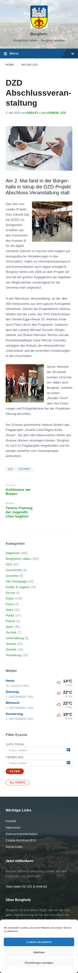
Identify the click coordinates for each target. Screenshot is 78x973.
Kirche (10, 593)
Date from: (15, 744)
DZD (63, 112)
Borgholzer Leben (18, 559)
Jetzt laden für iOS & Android (26, 886)
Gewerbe (12, 576)
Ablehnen (39, 952)
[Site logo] (39, 27)
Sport (9, 627)
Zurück (10, 485)
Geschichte (14, 570)
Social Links (14, 846)
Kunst (10, 604)
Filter (15, 771)
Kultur (10, 598)
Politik (10, 615)
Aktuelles (29, 64)
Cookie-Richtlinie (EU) (21, 840)
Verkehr (11, 649)
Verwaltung (13, 655)
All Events (17, 782)
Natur (9, 610)
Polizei (10, 621)
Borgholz (39, 34)
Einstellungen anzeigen (39, 962)
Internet (24, 469)
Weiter (9, 503)
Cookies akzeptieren (39, 942)
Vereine (11, 644)
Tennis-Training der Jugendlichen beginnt (19, 512)
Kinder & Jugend (17, 587)
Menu (14, 53)
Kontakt (11, 821)
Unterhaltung (15, 638)
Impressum (13, 827)
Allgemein (50, 112)
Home (10, 64)
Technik (11, 632)
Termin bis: (15, 757)
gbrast (32, 112)
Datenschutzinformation (21, 834)
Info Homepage (16, 581)
